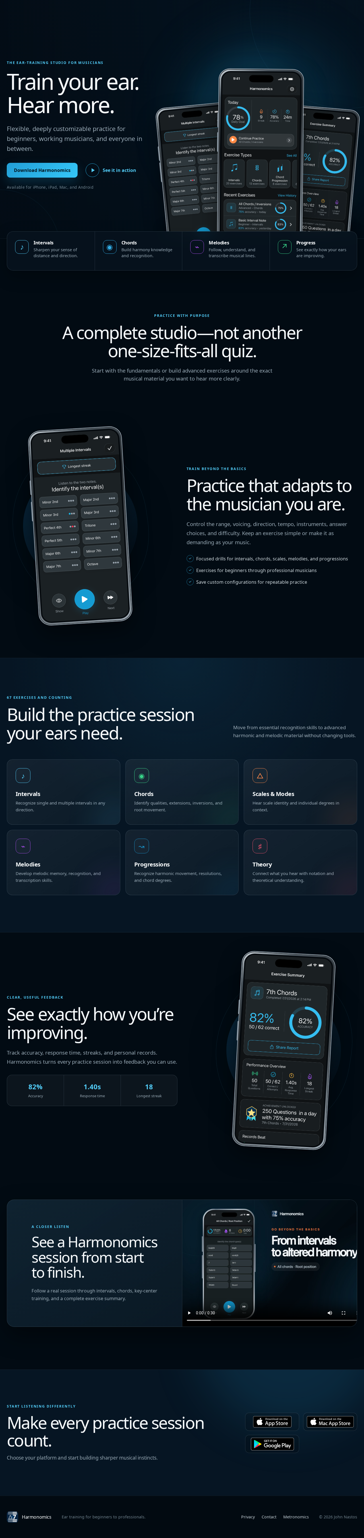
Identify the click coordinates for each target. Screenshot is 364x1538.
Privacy (248, 1517)
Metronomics (296, 1517)
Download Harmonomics (42, 170)
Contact (269, 1517)
